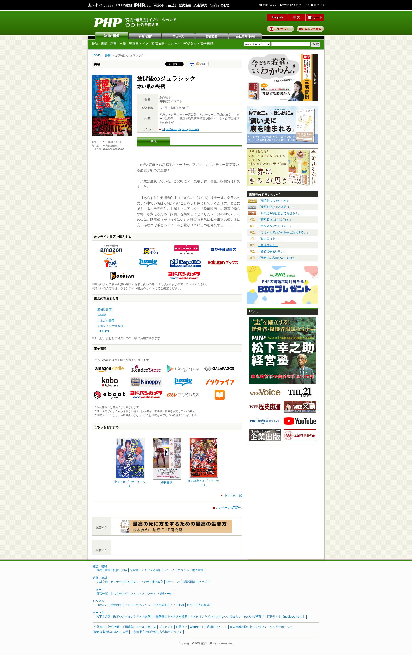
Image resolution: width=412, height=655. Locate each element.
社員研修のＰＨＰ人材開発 (170, 616)
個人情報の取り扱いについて (248, 627)
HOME (96, 55)
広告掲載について (170, 632)
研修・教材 (145, 35)
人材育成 (102, 582)
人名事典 (204, 605)
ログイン (319, 5)
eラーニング (174, 582)
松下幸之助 (103, 616)
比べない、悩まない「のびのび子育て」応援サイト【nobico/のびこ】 (260, 616)
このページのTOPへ (229, 507)
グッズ (202, 582)
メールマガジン (146, 627)
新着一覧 (102, 593)
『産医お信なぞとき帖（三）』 (278, 207)
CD (126, 582)
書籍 (104, 43)
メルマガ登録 (310, 29)
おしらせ (116, 593)
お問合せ (181, 627)
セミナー (116, 582)
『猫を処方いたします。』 (275, 226)
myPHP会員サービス (296, 5)
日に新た (102, 605)
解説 (153, 141)
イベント (130, 593)
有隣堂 (101, 315)
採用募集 (128, 627)
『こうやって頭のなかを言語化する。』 (283, 232)
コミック (174, 43)
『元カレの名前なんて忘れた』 (278, 258)
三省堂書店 (104, 309)
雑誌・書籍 (100, 566)
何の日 (191, 605)
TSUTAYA (103, 331)
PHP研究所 (135, 22)
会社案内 (245, 35)
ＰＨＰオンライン (201, 616)
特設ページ (165, 593)
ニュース (178, 35)
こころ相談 (177, 605)
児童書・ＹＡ (139, 43)
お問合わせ (269, 5)
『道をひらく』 (268, 245)
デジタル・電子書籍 (198, 43)
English (277, 17)
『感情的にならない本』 (273, 200)
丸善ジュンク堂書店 (110, 326)
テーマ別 (98, 612)
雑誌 (112, 35)
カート (316, 17)
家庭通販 (158, 43)
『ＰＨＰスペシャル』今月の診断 (145, 605)
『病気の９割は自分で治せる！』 (279, 213)
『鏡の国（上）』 (269, 238)
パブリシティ (147, 593)
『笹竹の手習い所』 (271, 251)
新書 (113, 43)
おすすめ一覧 (233, 495)
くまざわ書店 (105, 320)
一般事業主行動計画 (144, 632)
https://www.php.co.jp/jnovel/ (180, 129)
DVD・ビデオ (140, 582)
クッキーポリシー (281, 627)
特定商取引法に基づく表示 (111, 632)
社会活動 (113, 627)
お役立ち (212, 35)
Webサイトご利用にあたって (208, 627)
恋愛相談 (116, 605)
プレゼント (280, 29)
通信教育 (157, 582)
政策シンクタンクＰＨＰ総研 (131, 616)
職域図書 (190, 582)
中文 (296, 17)
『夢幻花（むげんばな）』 (275, 219)
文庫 (122, 43)
